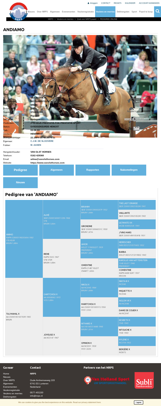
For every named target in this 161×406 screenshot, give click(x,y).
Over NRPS (42, 12)
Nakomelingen (129, 170)
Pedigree (20, 170)
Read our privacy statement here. (87, 402)
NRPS (51, 19)
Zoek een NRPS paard (86, 19)
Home (6, 373)
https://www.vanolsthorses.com (47, 162)
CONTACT (105, 3)
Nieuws (31, 12)
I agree (138, 402)
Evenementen (68, 12)
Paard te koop (146, 12)
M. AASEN (36, 145)
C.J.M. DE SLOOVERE (42, 141)
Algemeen (55, 12)
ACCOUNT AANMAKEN (149, 3)
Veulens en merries (105, 12)
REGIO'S (117, 3)
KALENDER (130, 3)
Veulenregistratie (85, 12)
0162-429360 (37, 155)
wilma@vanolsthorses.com (45, 159)
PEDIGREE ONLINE (107, 19)
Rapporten (92, 170)
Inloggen (94, 3)
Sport (134, 12)
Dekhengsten (123, 12)
